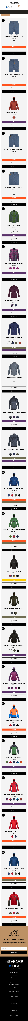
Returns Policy (14, 1015)
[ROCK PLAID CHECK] (16, 230)
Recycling (14, 1000)
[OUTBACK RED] (14, 117)
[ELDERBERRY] (12, 305)
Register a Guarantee (14, 981)
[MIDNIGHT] (16, 305)
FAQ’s (14, 987)
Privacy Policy (14, 994)
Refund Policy (14, 1012)
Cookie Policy (14, 996)
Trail (14, 235)
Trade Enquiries (14, 1006)
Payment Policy (14, 1010)
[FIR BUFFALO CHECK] (11, 230)
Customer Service (14, 984)
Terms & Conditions (14, 991)
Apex (14, 580)
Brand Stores (14, 975)
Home (2, 12)
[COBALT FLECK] (14, 42)
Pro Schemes (14, 1003)
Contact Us (14, 977)
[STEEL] (14, 383)
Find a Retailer (14, 972)
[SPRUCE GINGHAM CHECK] (17, 268)
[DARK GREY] (10, 417)
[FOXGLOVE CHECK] (10, 268)
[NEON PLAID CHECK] (14, 268)
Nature (14, 347)
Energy (14, 46)
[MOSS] (16, 343)
